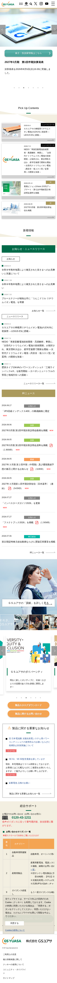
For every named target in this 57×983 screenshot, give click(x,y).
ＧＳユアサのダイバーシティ (27, 671)
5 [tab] (33, 87)
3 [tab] (23, 87)
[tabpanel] (28, 45)
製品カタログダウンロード (28, 705)
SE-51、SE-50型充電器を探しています (27, 759)
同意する (14, 923)
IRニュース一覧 (37, 552)
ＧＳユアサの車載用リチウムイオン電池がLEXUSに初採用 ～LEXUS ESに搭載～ (37, 132)
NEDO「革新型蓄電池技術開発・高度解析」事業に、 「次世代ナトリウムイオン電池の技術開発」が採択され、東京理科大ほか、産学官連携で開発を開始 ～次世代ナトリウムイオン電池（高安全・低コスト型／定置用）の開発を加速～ (37, 160)
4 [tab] (28, 87)
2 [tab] (19, 87)
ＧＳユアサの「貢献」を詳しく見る (28, 603)
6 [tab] (38, 87)
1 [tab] (14, 87)
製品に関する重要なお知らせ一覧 (24, 793)
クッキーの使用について (13, 964)
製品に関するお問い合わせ (28, 713)
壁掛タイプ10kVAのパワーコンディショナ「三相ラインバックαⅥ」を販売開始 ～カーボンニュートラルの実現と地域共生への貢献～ (28, 371)
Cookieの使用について (15, 930)
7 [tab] (42, 87)
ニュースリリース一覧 (34, 383)
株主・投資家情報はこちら (28, 53)
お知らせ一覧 (38, 311)
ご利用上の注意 (9, 954)
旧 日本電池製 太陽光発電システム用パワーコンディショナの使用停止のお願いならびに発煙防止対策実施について (29, 742)
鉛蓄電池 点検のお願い (19, 783)
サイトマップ (8, 978)
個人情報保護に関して (12, 959)
